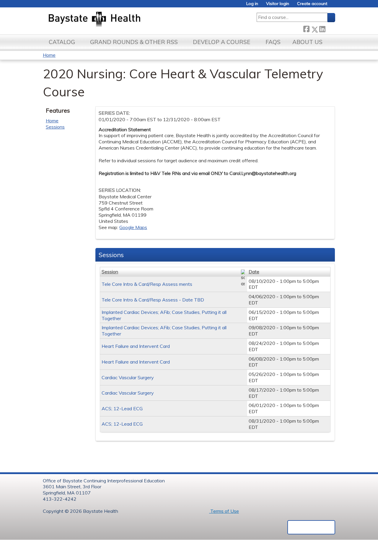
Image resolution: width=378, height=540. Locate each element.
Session (110, 272)
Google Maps (133, 227)
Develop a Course (221, 42)
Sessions (55, 127)
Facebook (306, 28)
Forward (330, 28)
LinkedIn (322, 28)
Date (254, 272)
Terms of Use (224, 511)
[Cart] (333, 5)
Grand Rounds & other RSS (134, 42)
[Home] (122, 19)
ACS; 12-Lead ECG (122, 408)
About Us (307, 42)
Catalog (62, 42)
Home (49, 55)
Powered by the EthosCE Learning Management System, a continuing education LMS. (311, 527)
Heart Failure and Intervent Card (136, 346)
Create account (312, 3)
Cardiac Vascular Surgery (128, 377)
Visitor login (277, 3)
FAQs (273, 42)
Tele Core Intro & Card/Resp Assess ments (147, 284)
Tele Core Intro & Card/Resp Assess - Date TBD (153, 300)
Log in (252, 3)
